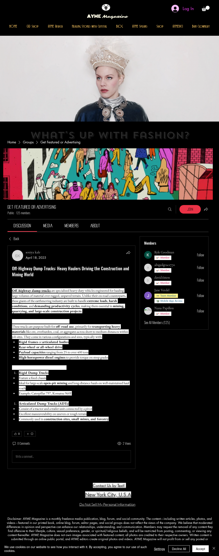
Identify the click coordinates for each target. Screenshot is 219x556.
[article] (71, 357)
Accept (200, 549)
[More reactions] (30, 434)
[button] (206, 8)
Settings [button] (159, 549)
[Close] (213, 549)
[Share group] (206, 209)
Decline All (179, 549)
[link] (22, 225)
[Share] (128, 252)
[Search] (169, 209)
